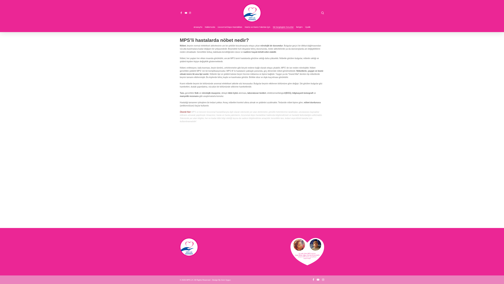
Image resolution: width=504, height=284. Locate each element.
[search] (322, 13)
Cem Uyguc (226, 280)
